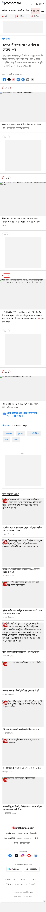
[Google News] (35, 856)
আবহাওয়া (8, 433)
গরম (6, 439)
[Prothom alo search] (30, 3)
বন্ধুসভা (19, 838)
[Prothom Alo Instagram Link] (24, 856)
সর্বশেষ (4, 11)
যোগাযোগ (20, 884)
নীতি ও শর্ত (9, 884)
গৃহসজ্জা (6, 39)
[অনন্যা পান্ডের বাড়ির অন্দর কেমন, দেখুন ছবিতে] (23, 752)
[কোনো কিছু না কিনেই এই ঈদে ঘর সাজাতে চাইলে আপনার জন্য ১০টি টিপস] (23, 790)
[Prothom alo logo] (23, 828)
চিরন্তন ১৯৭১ (28, 838)
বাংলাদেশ (12, 11)
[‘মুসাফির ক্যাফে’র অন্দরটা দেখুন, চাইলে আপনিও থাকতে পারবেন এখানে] (23, 511)
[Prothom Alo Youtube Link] (30, 856)
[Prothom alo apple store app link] (32, 870)
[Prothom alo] (12, 3)
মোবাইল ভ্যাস (25, 843)
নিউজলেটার (32, 884)
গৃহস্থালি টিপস (34, 433)
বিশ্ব (27, 11)
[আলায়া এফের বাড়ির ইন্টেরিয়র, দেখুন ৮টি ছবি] (23, 674)
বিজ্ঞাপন (23, 880)
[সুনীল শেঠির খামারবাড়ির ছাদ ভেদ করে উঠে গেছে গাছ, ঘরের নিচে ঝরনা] (23, 594)
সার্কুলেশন (33, 880)
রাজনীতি (21, 11)
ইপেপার (37, 838)
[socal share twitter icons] (9, 81)
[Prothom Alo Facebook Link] (11, 856)
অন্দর (16, 439)
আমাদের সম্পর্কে (11, 880)
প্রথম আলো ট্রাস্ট (9, 838)
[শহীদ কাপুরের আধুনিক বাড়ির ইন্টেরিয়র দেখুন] (23, 713)
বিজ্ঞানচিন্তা (34, 833)
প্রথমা (16, 843)
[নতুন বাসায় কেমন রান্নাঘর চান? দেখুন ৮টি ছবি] (23, 636)
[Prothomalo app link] (14, 870)
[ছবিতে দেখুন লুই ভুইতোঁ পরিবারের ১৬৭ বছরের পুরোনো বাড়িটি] (23, 553)
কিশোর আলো (23, 833)
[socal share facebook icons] (4, 81)
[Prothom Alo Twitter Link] (17, 856)
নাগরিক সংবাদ (11, 833)
